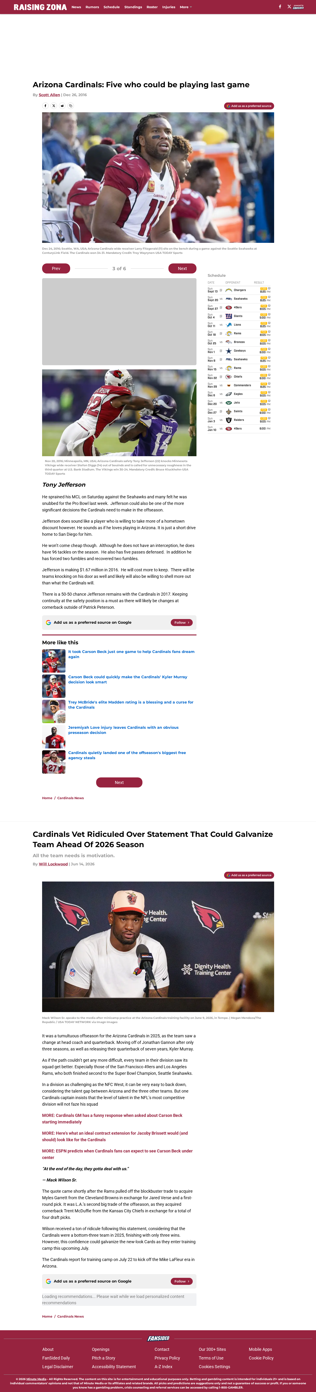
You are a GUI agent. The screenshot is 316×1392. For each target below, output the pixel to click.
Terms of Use (211, 1358)
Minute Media (36, 1379)
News (76, 7)
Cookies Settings (214, 1366)
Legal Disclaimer (57, 1366)
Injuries (168, 7)
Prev (56, 268)
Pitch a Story (103, 1358)
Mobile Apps (260, 1349)
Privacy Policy (167, 1358)
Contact (162, 1349)
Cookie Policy (261, 1358)
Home (47, 798)
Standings (133, 7)
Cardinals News (70, 798)
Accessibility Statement (114, 1366)
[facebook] (280, 6)
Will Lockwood (53, 864)
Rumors (92, 7)
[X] (289, 6)
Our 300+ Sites (212, 1349)
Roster (152, 7)
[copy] (70, 105)
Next (182, 268)
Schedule (112, 7)
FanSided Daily (56, 1358)
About (48, 1349)
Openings (100, 1349)
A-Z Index (163, 1366)
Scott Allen (49, 95)
